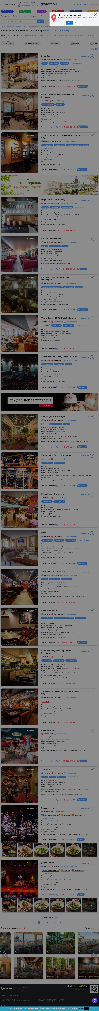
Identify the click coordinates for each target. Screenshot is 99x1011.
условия (81, 1009)
